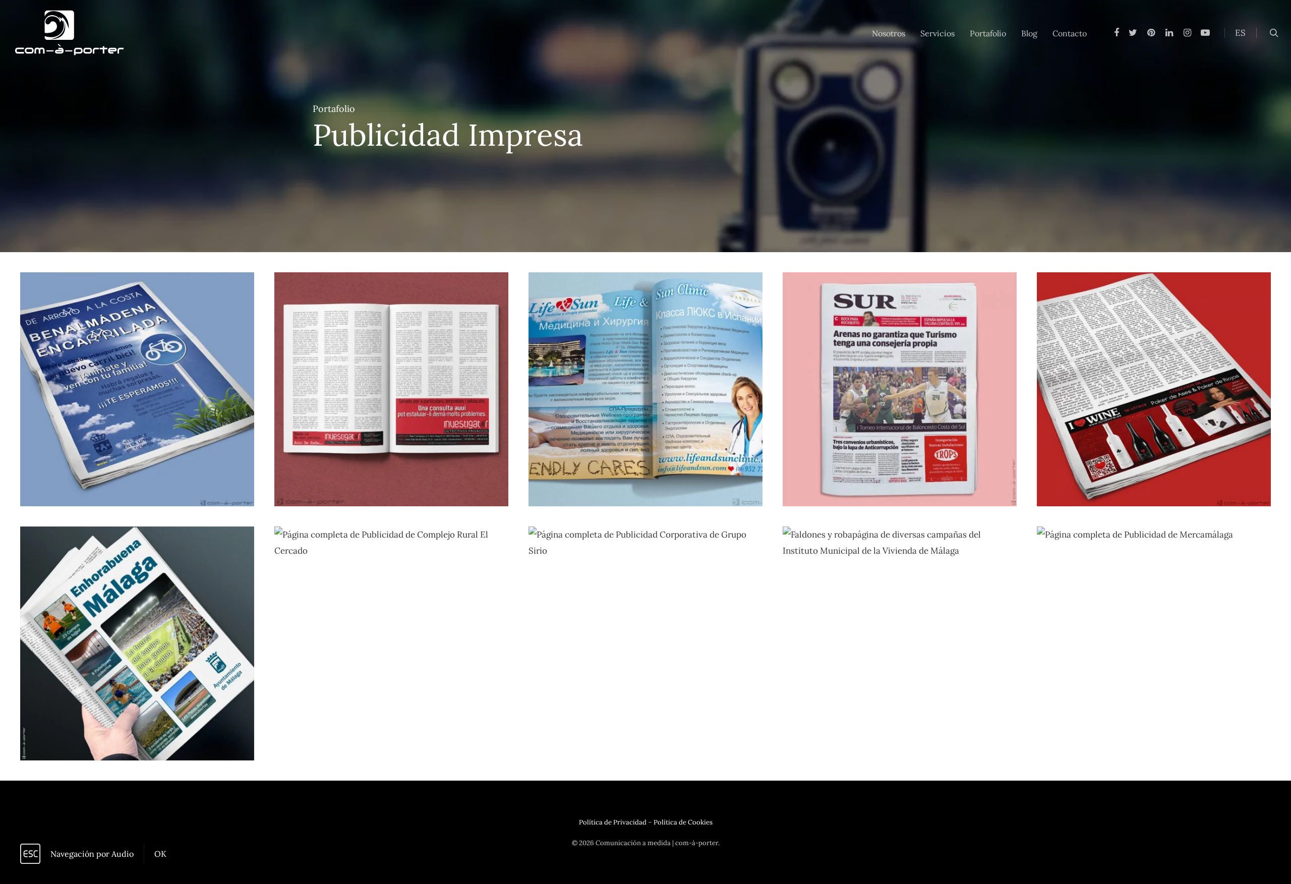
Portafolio (988, 33)
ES (1240, 33)
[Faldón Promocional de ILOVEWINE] (1154, 389)
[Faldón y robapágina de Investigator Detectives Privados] (391, 389)
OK (160, 854)
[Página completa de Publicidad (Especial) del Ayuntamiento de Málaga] (137, 643)
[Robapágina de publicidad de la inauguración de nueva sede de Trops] (900, 389)
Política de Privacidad (613, 822)
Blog (1029, 33)
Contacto (1069, 33)
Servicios (937, 33)
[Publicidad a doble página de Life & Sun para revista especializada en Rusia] (645, 389)
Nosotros (888, 33)
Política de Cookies (683, 822)
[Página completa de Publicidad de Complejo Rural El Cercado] (391, 643)
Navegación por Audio (92, 854)
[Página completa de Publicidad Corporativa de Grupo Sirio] (645, 643)
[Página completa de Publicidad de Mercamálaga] (1154, 643)
